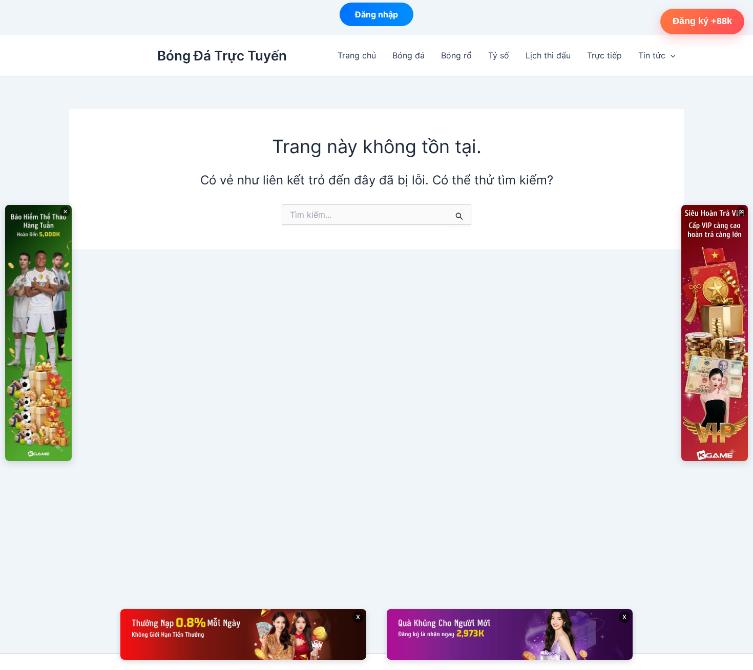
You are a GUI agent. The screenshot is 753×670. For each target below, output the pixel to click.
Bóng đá (408, 55)
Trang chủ (357, 55)
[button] (670, 55)
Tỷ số (498, 55)
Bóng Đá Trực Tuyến (222, 56)
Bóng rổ (456, 55)
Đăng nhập (376, 17)
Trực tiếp (604, 55)
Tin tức (651, 55)
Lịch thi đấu (548, 55)
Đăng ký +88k (702, 21)
